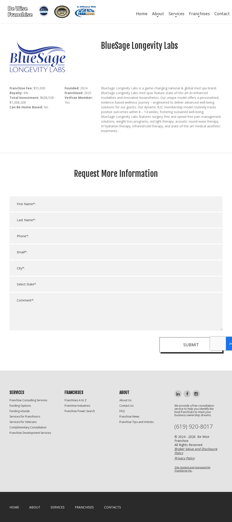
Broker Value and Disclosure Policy (195, 451)
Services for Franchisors (25, 416)
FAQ (122, 411)
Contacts (112, 507)
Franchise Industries (77, 406)
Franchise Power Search (80, 411)
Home (141, 13)
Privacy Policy (184, 458)
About (158, 13)
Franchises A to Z (76, 400)
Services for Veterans (23, 422)
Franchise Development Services (30, 433)
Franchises (199, 13)
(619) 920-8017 (193, 426)
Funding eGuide (20, 411)
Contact (222, 13)
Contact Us (126, 406)
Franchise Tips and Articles (136, 422)
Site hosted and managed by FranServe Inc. (192, 468)
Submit (191, 344)
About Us (125, 400)
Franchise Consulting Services (28, 400)
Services (176, 13)
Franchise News (129, 416)
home (14, 507)
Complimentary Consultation (28, 427)
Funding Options (20, 406)
